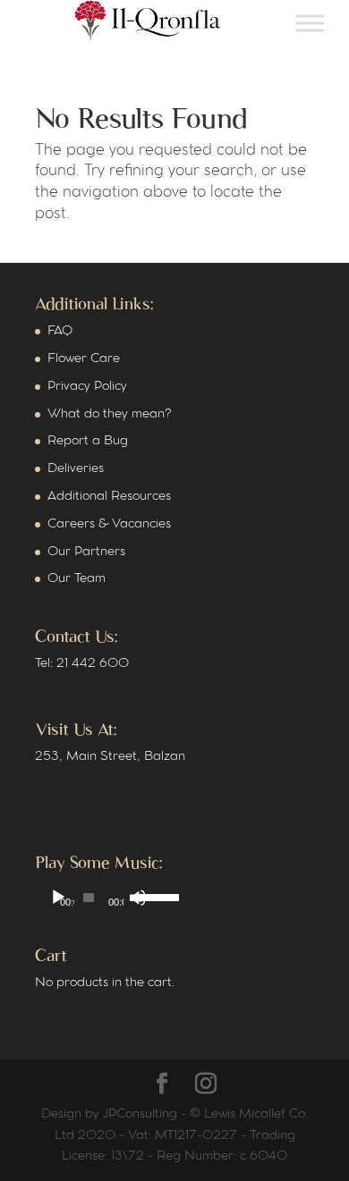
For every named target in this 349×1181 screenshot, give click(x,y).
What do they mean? (109, 414)
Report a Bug (87, 441)
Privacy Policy (87, 386)
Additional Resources (109, 496)
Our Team (76, 579)
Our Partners (86, 552)
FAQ (59, 331)
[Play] (58, 898)
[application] (98, 897)
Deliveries (75, 469)
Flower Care (83, 359)
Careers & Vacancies (109, 524)
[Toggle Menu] (309, 23)
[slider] (143, 896)
